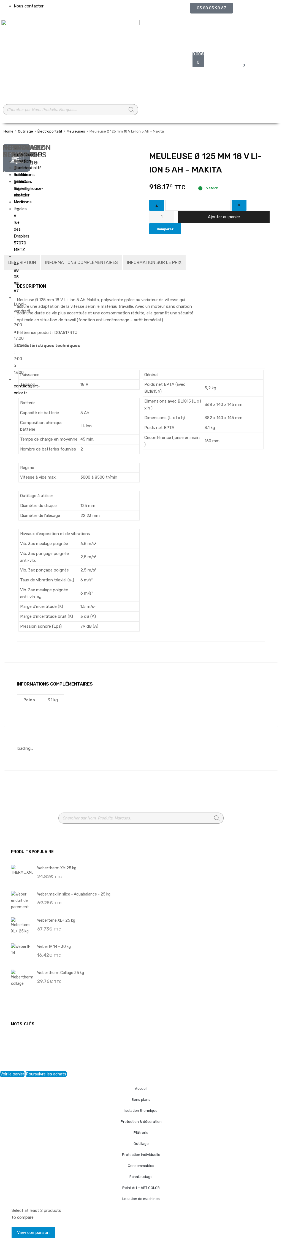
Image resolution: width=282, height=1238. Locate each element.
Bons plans (141, 1099)
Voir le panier (12, 1074)
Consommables (141, 1166)
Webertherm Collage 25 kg (60, 972)
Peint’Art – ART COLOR (141, 1188)
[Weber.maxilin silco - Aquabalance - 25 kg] (22, 900)
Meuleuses (76, 131)
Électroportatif (49, 131)
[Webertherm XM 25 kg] (22, 870)
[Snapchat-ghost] (10, 199)
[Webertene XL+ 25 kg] (22, 925)
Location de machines (141, 1199)
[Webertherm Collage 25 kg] (22, 978)
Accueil (141, 1088)
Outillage (25, 131)
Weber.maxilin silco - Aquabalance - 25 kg (73, 894)
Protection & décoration (141, 1122)
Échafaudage (141, 1177)
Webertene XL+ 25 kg (56, 920)
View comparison (33, 1232)
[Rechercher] (131, 109)
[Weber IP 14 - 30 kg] (22, 949)
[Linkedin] (10, 215)
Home (8, 131)
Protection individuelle (141, 1155)
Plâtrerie (141, 1133)
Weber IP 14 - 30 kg (54, 946)
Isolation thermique (141, 1110)
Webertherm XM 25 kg (56, 868)
